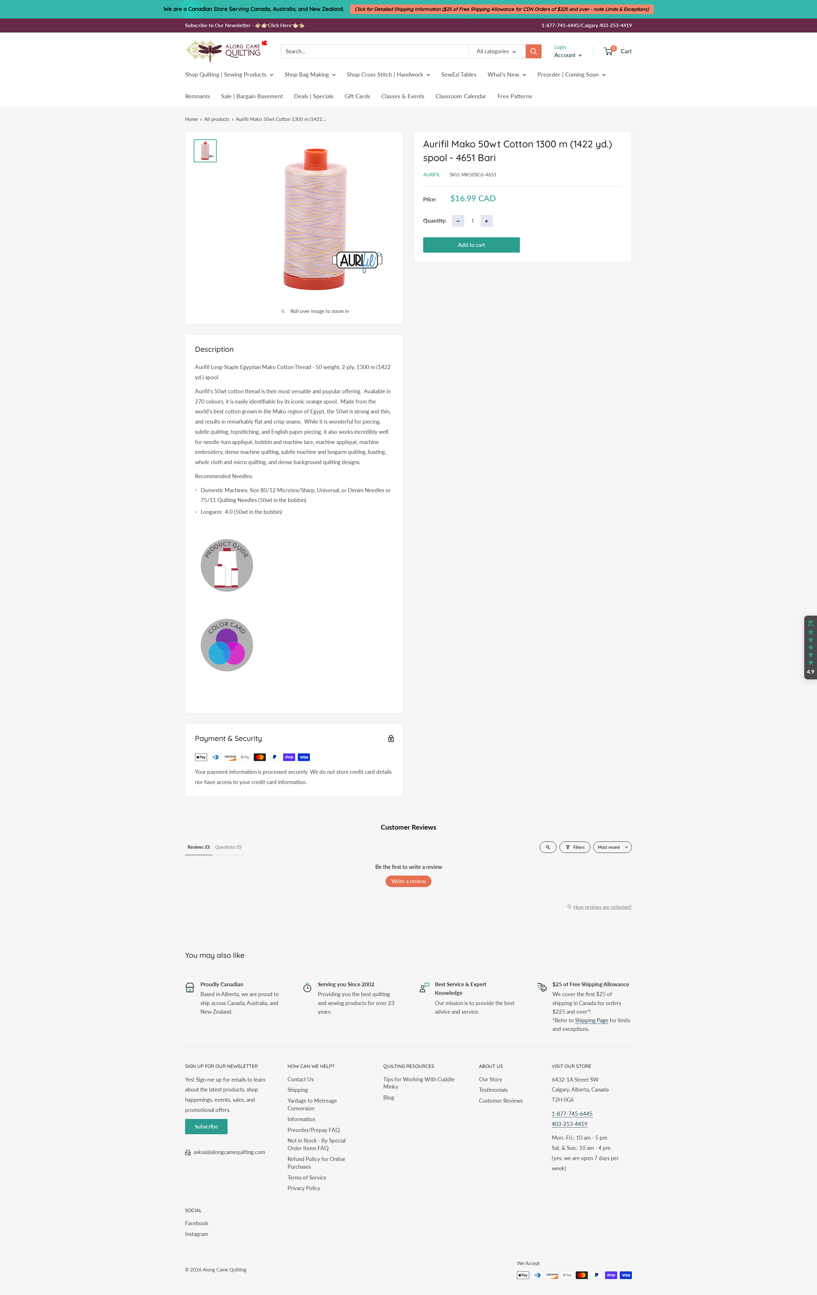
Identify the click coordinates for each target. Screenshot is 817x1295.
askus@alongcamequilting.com (229, 1152)
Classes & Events (402, 96)
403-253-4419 (570, 1124)
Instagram (196, 1234)
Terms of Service (307, 1177)
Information (301, 1119)
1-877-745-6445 (572, 1113)
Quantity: (434, 221)
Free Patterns (515, 96)
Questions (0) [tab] (228, 847)
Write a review (408, 881)
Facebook (196, 1223)
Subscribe (206, 1126)
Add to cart (471, 244)
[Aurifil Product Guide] (294, 565)
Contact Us (301, 1079)
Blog (388, 1097)
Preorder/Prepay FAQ (314, 1130)
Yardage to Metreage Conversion (312, 1104)
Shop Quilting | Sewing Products (225, 74)
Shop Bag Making (307, 74)
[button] (810, 647)
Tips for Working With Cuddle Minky (418, 1083)
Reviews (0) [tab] (199, 847)
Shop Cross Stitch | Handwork (385, 74)
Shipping (298, 1089)
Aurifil (431, 174)
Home (191, 119)
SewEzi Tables (458, 74)
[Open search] (548, 847)
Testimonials (493, 1089)
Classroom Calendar (461, 96)
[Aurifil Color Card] (294, 645)
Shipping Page (591, 1020)
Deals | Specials (314, 96)
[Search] (534, 51)
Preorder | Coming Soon (568, 74)
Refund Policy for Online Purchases (316, 1163)
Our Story (490, 1079)
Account (565, 54)
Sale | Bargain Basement (252, 96)
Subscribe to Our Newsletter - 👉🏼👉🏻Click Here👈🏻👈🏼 (244, 25)
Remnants (197, 96)
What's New (503, 74)
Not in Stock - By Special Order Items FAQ (317, 1144)
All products (216, 119)
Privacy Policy (304, 1188)
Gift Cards (357, 96)
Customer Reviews (501, 1100)
